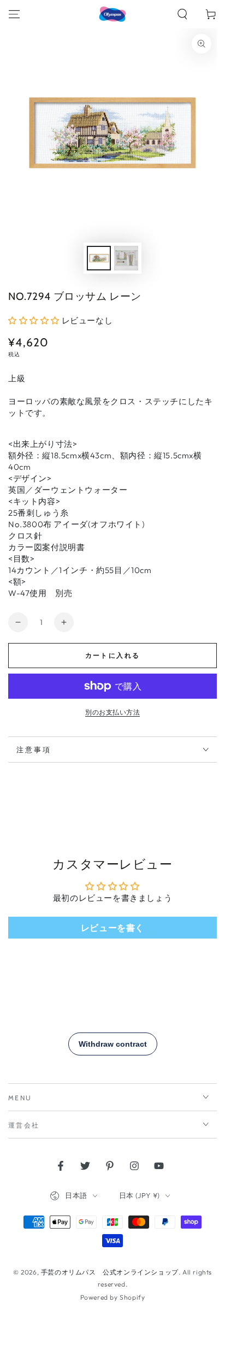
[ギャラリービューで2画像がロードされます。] (126, 258)
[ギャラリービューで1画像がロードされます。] (99, 258)
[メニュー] (14, 14)
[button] (182, 14)
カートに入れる (112, 655)
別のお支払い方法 (112, 712)
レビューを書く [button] (112, 927)
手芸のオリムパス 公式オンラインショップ (110, 1272)
